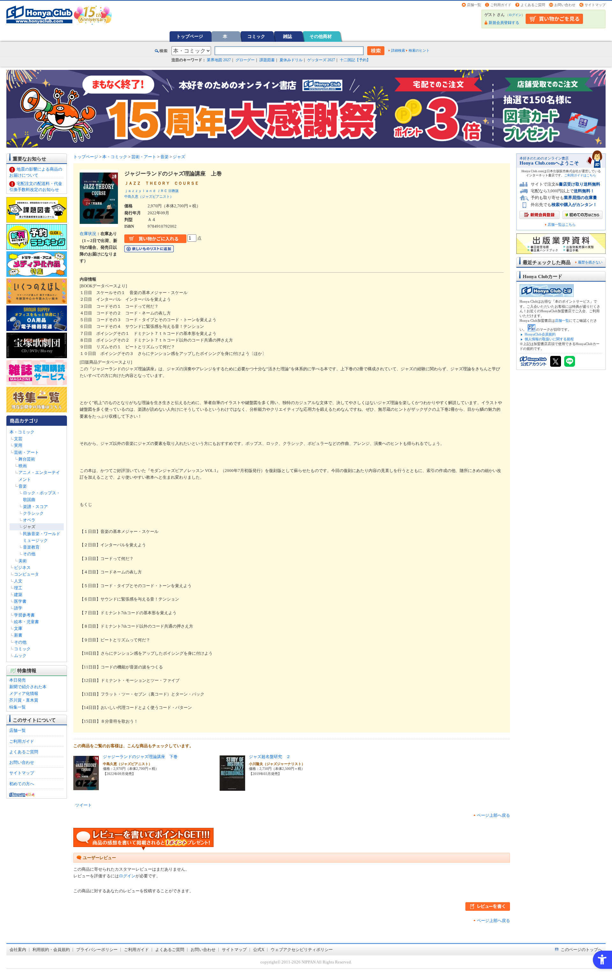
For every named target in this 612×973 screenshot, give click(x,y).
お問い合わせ (564, 5)
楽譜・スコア (35, 506)
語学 (18, 608)
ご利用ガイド (500, 5)
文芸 (18, 438)
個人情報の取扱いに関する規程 (549, 339)
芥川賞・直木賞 (23, 700)
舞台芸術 (26, 459)
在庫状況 (88, 233)
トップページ (189, 36)
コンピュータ (26, 574)
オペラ (29, 520)
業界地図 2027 (219, 60)
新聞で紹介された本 (28, 686)
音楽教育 (31, 547)
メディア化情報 (23, 693)
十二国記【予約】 (355, 60)
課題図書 (267, 60)
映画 (22, 465)
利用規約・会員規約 (51, 949)
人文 (18, 581)
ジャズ (29, 526)
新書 (18, 635)
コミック (256, 36)
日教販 (173, 191)
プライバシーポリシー (97, 949)
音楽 (22, 486)
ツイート (83, 805)
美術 (22, 560)
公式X (258, 949)
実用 (18, 445)
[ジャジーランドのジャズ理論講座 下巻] (86, 788)
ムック (20, 655)
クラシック (33, 513)
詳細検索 (398, 50)
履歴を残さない (590, 262)
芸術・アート (26, 452)
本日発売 (17, 680)
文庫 (18, 628)
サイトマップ (595, 5)
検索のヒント (419, 50)
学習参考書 (24, 615)
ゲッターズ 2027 (321, 60)
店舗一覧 (474, 5)
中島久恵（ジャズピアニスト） (148, 196)
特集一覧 (17, 707)
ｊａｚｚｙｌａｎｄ (140, 191)
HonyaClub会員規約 (540, 334)
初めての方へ (21, 783)
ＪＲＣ (162, 191)
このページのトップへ (581, 949)
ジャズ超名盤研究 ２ (269, 756)
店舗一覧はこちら (562, 224)
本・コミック (22, 432)
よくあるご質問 (533, 5)
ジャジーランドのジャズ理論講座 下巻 (140, 756)
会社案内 (18, 949)
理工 (18, 588)
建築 (18, 594)
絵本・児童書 (26, 621)
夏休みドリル (291, 60)
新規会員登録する (504, 22)
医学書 (20, 601)
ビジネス (22, 567)
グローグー (245, 60)
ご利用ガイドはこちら (580, 175)
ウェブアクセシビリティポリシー (302, 949)
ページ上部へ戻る (493, 815)
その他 (29, 553)
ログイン (515, 15)
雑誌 (287, 36)
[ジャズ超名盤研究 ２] (232, 788)
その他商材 (321, 36)
